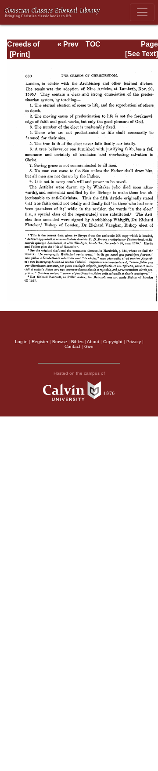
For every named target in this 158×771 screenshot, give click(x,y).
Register (40, 341)
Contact (72, 346)
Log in (21, 341)
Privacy (133, 341)
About (93, 341)
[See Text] (141, 54)
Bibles (77, 341)
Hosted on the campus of (79, 373)
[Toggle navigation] (142, 12)
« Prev (68, 44)
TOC (93, 44)
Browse (59, 341)
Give (88, 346)
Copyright (112, 341)
